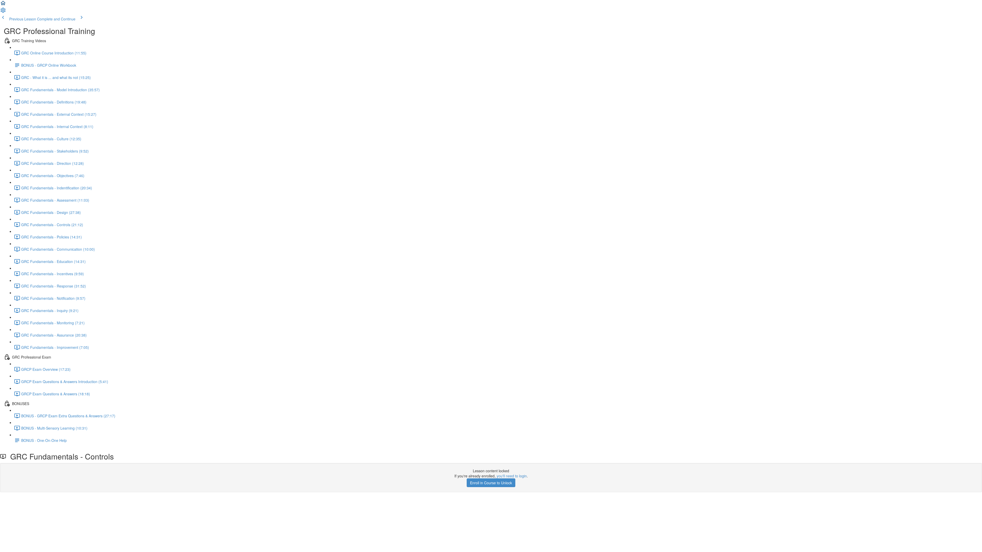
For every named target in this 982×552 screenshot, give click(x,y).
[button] (3, 4)
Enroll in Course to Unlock (491, 482)
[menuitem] (3, 11)
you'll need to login (512, 475)
